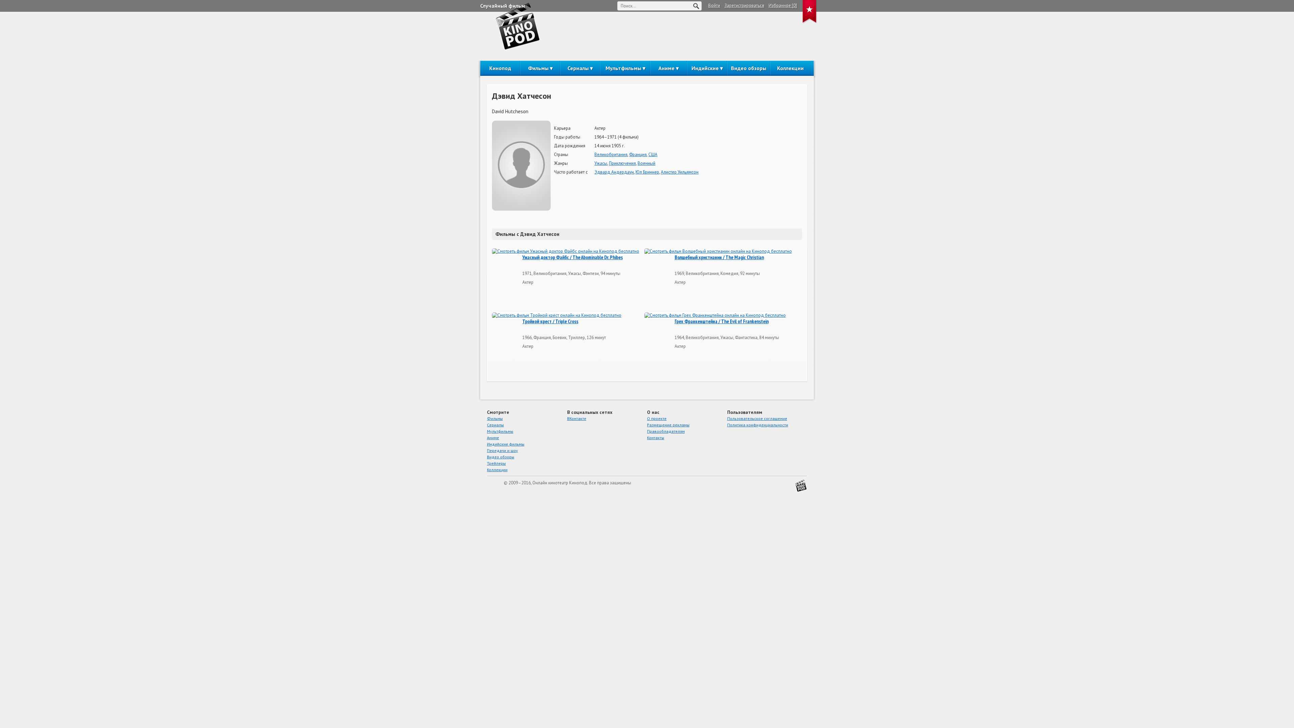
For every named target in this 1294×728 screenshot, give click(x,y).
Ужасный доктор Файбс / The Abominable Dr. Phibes (572, 257)
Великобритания (610, 154)
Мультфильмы (623, 68)
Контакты (655, 437)
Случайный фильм (502, 5)
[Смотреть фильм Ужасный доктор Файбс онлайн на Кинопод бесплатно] (565, 251)
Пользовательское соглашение (757, 418)
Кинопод (500, 68)
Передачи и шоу (502, 450)
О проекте (657, 418)
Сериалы (578, 68)
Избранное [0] (783, 5)
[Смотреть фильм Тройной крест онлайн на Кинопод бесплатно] (556, 315)
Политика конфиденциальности (757, 424)
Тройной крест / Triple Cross (550, 321)
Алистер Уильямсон (680, 172)
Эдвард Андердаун (614, 172)
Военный (646, 163)
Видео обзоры (748, 68)
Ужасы (600, 163)
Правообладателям (666, 431)
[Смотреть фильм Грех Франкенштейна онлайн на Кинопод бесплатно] (715, 315)
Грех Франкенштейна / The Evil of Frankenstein (722, 321)
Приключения (622, 163)
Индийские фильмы (505, 444)
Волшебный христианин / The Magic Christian (719, 257)
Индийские (705, 68)
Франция (638, 154)
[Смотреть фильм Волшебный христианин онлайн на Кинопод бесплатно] (718, 251)
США (652, 154)
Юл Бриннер (647, 172)
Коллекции (790, 68)
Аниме (666, 68)
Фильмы (538, 68)
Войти (714, 5)
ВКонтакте (576, 418)
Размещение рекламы (668, 424)
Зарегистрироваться (744, 5)
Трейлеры (496, 463)
